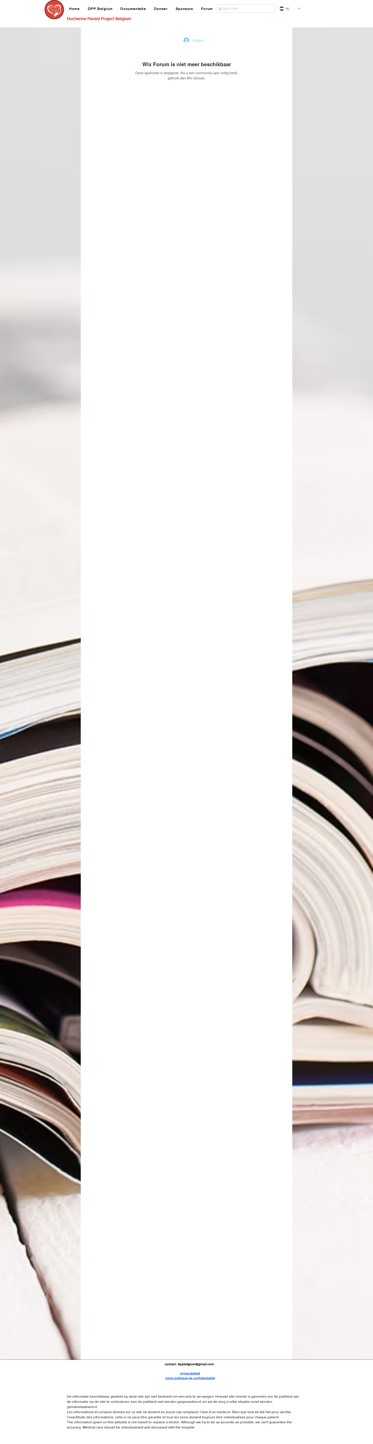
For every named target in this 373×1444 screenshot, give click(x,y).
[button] (101, 9)
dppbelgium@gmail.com (196, 1364)
